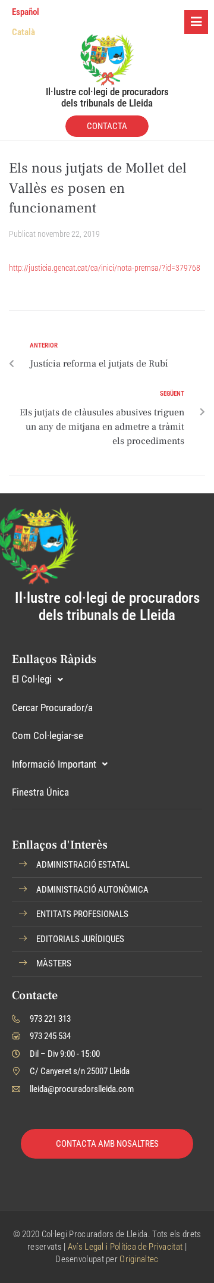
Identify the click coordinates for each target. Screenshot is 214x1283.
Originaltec (138, 1259)
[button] (107, 865)
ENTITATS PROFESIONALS (82, 914)
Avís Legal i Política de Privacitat (125, 1246)
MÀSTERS (53, 963)
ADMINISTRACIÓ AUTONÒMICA (92, 889)
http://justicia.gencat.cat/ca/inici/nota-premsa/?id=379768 (104, 268)
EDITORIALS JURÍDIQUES (80, 939)
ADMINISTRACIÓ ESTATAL (83, 864)
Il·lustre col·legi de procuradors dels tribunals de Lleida (107, 97)
